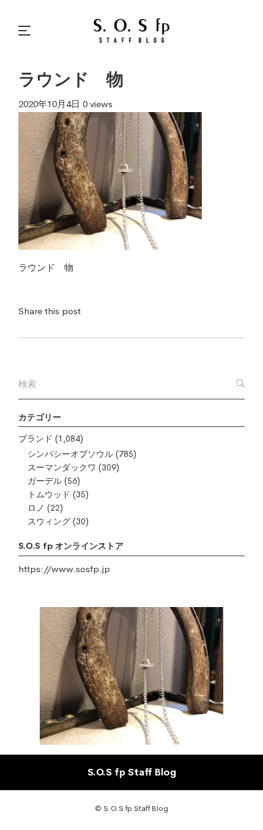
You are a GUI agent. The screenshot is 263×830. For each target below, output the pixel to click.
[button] (26, 31)
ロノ (36, 507)
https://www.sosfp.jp (64, 569)
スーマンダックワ (62, 467)
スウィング (49, 521)
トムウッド (49, 494)
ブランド (35, 438)
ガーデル (45, 480)
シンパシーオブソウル (70, 453)
